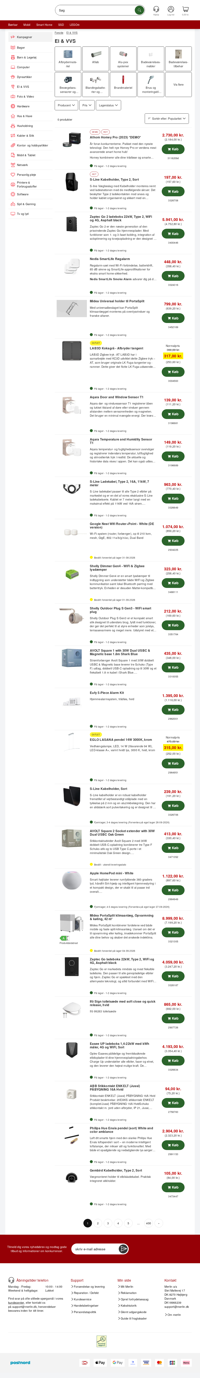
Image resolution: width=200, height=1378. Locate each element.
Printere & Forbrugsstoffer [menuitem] (27, 184)
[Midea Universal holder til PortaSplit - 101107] (72, 308)
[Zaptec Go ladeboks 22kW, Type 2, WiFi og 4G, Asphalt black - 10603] (72, 966)
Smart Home (44, 25)
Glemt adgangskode (133, 1312)
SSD (61, 25)
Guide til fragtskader (134, 1318)
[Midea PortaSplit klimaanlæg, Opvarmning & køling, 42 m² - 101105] (72, 923)
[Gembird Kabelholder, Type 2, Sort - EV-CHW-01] (72, 1178)
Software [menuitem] (23, 194)
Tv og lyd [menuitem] (23, 214)
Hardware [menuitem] (23, 106)
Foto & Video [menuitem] (25, 96)
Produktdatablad (69, 943)
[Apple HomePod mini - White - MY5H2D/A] (72, 880)
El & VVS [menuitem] (23, 87)
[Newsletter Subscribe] (123, 1248)
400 (148, 1223)
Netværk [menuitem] (22, 165)
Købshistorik (129, 1305)
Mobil (26, 25)
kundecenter (16, 1302)
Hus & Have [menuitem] (24, 116)
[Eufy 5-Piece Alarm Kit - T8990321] (72, 700)
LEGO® (74, 25)
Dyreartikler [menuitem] (24, 77)
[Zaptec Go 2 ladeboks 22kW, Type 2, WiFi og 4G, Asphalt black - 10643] (72, 224)
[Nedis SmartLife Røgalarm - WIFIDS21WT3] (72, 266)
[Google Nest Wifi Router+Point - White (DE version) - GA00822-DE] (72, 531)
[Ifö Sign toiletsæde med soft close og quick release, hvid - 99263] (72, 1009)
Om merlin (174, 1315)
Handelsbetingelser (86, 1305)
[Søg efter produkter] (139, 10)
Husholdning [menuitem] (25, 126)
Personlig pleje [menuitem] (26, 175)
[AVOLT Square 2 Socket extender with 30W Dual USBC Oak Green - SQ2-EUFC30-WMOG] (72, 838)
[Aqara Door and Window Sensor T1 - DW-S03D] (72, 404)
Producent (64, 105)
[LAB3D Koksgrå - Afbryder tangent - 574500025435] (72, 351)
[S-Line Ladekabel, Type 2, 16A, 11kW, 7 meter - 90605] (72, 489)
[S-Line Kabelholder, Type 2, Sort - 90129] (72, 182)
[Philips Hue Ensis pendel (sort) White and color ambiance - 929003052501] (72, 1135)
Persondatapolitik (85, 1312)
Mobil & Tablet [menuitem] (26, 155)
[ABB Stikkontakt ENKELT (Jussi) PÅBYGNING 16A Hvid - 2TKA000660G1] (72, 1093)
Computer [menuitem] (23, 67)
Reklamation (129, 1293)
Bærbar (13, 25)
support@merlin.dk (24, 1306)
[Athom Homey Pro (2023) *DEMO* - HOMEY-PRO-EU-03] (72, 139)
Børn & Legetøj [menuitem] (26, 57)
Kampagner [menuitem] (24, 37)
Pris (84, 105)
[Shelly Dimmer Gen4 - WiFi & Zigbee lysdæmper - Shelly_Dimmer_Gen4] (72, 573)
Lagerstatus (106, 105)
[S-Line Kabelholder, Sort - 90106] (72, 796)
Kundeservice (82, 1299)
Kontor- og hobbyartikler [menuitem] (32, 145)
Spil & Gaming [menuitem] (26, 204)
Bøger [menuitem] (21, 47)
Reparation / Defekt (86, 1293)
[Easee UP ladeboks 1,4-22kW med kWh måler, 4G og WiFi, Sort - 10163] (72, 1051)
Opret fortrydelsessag (134, 1299)
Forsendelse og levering (89, 1286)
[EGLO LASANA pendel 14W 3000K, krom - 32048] (72, 742)
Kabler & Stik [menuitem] (25, 135)
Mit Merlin (127, 1286)
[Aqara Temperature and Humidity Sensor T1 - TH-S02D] (72, 447)
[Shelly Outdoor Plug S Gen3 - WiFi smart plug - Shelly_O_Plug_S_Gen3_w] (72, 616)
